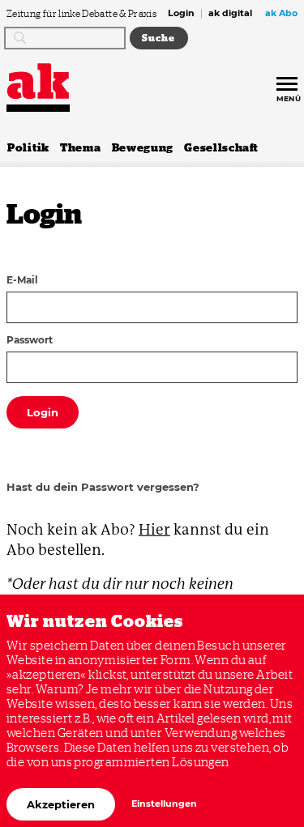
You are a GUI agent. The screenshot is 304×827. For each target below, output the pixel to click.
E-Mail (22, 281)
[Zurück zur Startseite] (38, 81)
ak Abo (281, 14)
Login (181, 14)
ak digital (230, 14)
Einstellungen (164, 804)
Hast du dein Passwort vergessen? (102, 486)
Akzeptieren (61, 804)
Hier (154, 529)
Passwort (29, 341)
